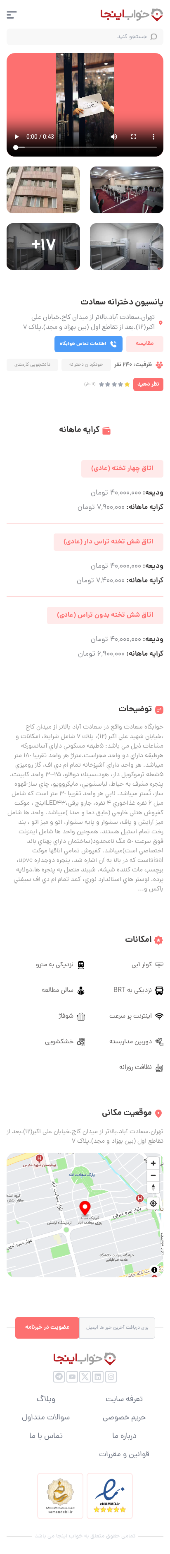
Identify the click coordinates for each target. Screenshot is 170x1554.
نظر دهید (148, 384)
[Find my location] (153, 1203)
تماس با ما (46, 1437)
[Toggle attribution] (154, 1270)
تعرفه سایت (124, 1400)
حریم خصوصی (124, 1418)
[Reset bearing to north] (153, 1187)
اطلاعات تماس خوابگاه (83, 344)
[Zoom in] (153, 1163)
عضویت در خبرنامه (47, 1327)
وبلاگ (46, 1400)
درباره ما (124, 1437)
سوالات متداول (46, 1418)
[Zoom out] (153, 1175)
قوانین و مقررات (124, 1455)
